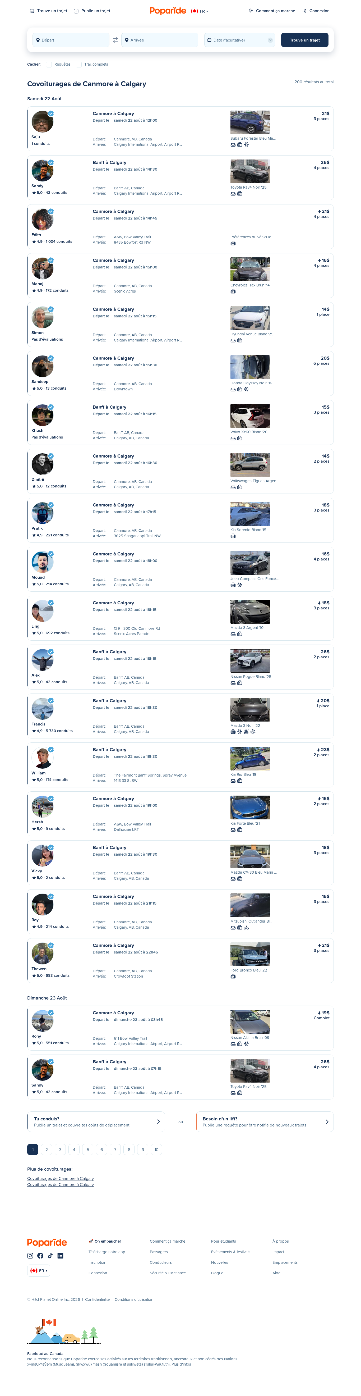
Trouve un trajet (52, 10)
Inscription (97, 1262)
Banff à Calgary (109, 162)
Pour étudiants (223, 1241)
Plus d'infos (181, 1364)
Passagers (159, 1251)
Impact (278, 1251)
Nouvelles (219, 1262)
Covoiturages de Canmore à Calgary (60, 1178)
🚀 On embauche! (105, 1241)
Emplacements (285, 1262)
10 (157, 1149)
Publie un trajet (95, 10)
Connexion (319, 10)
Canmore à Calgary (113, 113)
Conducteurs (161, 1262)
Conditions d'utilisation (134, 1299)
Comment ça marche (275, 10)
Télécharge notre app (107, 1251)
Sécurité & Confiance (168, 1273)
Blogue (217, 1273)
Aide (276, 1273)
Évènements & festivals (230, 1251)
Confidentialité (97, 1299)
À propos (280, 1241)
